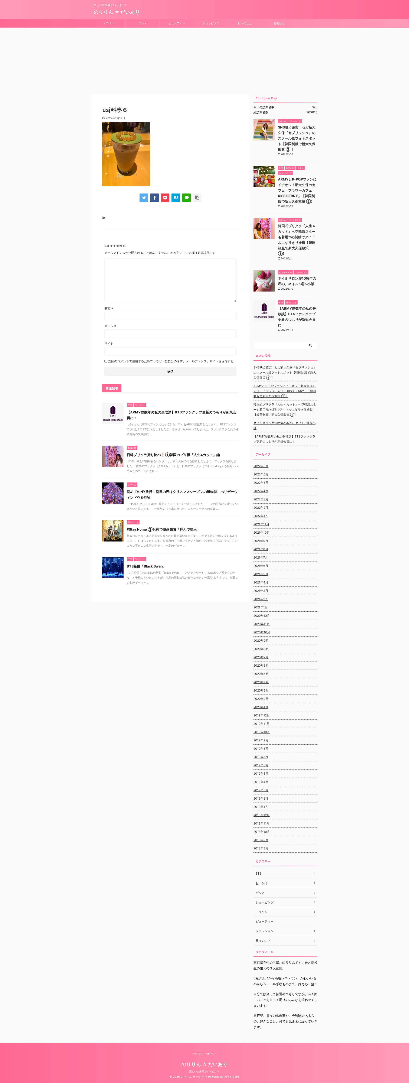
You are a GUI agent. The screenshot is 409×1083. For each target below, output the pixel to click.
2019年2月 (260, 798)
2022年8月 (260, 466)
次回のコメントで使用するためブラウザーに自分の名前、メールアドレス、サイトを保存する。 (172, 361)
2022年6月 (260, 474)
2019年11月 (261, 723)
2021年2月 (260, 599)
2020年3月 (261, 690)
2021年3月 (260, 590)
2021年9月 (260, 541)
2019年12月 (261, 715)
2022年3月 (260, 499)
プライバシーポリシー (204, 1053)
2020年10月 (261, 632)
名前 (108, 308)
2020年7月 (260, 657)
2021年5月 (260, 574)
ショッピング (211, 23)
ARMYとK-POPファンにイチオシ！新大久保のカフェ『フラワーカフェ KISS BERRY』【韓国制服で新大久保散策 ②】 (297, 190)
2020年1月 (260, 707)
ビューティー (176, 23)
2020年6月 (261, 665)
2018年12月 (261, 815)
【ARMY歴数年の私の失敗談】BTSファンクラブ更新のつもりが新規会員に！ (284, 439)
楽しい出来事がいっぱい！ (204, 1071)
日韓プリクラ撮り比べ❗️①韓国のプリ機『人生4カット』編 (173, 455)
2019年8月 (260, 748)
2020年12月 (261, 615)
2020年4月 (261, 682)
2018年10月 (261, 831)
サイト (108, 343)
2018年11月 (261, 823)
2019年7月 (260, 757)
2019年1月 (260, 807)
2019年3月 (260, 790)
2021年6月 (260, 565)
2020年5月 (261, 674)
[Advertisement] (204, 60)
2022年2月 (260, 507)
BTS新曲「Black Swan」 (146, 566)
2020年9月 (261, 640)
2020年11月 (261, 624)
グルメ (142, 23)
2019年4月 (260, 782)
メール (110, 326)
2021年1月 (260, 607)
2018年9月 (260, 840)
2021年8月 (260, 549)
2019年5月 (260, 773)
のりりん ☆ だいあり (117, 12)
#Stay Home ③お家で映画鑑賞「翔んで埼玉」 (163, 529)
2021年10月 (261, 532)
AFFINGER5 (232, 1076)
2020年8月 (261, 649)
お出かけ (279, 23)
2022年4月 (260, 491)
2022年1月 (260, 516)
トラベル (108, 23)
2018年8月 (260, 848)
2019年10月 (261, 732)
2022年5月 (260, 482)
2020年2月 (260, 698)
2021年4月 (260, 582)
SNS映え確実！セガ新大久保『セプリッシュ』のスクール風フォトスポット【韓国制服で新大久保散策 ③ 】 (296, 138)
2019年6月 (260, 765)
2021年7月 (260, 557)
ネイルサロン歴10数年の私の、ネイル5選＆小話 (284, 425)
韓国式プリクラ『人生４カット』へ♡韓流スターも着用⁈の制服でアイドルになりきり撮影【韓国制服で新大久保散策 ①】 (284, 409)
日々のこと (245, 23)
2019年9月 (260, 740)
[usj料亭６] (175, 197)
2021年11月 (261, 524)
